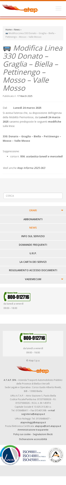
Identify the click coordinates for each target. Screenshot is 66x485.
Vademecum (33, 279)
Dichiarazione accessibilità (33, 439)
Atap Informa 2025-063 (31, 168)
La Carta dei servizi (33, 262)
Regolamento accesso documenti (33, 270)
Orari (33, 210)
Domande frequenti (33, 244)
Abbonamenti (33, 219)
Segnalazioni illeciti (43, 434)
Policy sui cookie (22, 434)
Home (9, 29)
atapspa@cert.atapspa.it (48, 426)
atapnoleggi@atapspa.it (33, 422)
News (17, 29)
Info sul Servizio (33, 236)
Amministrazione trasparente (33, 429)
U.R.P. (33, 253)
